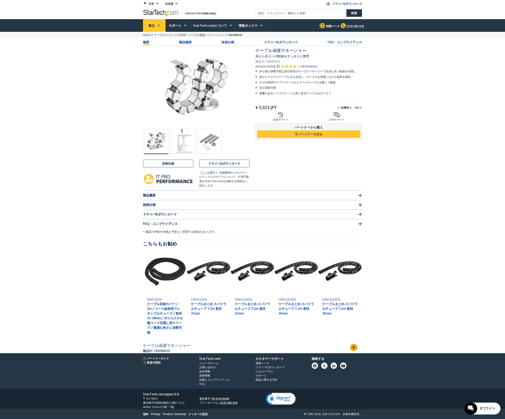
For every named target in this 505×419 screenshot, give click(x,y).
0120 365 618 (228, 403)
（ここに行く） (209, 172)
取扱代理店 (154, 362)
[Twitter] (324, 366)
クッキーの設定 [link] (198, 414)
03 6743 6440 (220, 398)
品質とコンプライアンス (214, 379)
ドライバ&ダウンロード (281, 42)
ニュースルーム (209, 363)
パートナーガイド (158, 358)
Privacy (156, 414)
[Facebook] (315, 366)
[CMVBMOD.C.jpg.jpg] (209, 141)
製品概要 (185, 42)
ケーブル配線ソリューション (206, 35)
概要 (146, 42)
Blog (202, 384)
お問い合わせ (207, 367)
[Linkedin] (334, 366)
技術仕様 (228, 42)
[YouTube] (343, 366)
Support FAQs (264, 371)
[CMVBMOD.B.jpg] (182, 141)
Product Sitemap (174, 414)
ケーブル (159, 35)
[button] (281, 399)
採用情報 (204, 375)
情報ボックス (248, 25)
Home (147, 35)
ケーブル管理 (177, 35)
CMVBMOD (235, 35)
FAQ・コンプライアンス (345, 42)
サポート (175, 25)
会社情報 (204, 371)
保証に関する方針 (266, 379)
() (309, 66)
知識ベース (332, 26)
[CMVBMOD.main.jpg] (156, 141)
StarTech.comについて (210, 25)
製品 (152, 25)
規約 (146, 414)
